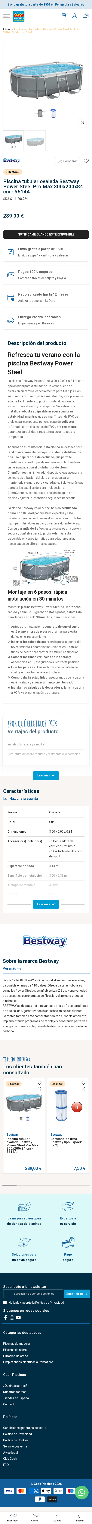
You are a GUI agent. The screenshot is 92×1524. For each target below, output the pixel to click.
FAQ (6, 1465)
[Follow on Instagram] (12, 1317)
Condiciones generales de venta (24, 1428)
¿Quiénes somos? (15, 1385)
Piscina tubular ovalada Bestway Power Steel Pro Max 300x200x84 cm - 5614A (22, 1145)
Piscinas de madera (16, 1343)
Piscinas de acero (15, 1350)
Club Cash (10, 1458)
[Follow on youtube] (18, 1317)
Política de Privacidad (49, 1302)
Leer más (43, 904)
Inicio (6, 29)
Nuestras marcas (14, 1392)
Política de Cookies (15, 1440)
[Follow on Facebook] (5, 1317)
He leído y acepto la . (37, 1302)
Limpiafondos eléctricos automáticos (28, 1362)
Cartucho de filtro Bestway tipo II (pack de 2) (66, 1142)
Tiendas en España (16, 1398)
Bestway (12, 1134)
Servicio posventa (15, 1446)
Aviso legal (10, 1452)
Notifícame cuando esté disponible (46, 234)
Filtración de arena (15, 1356)
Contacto (9, 1404)
